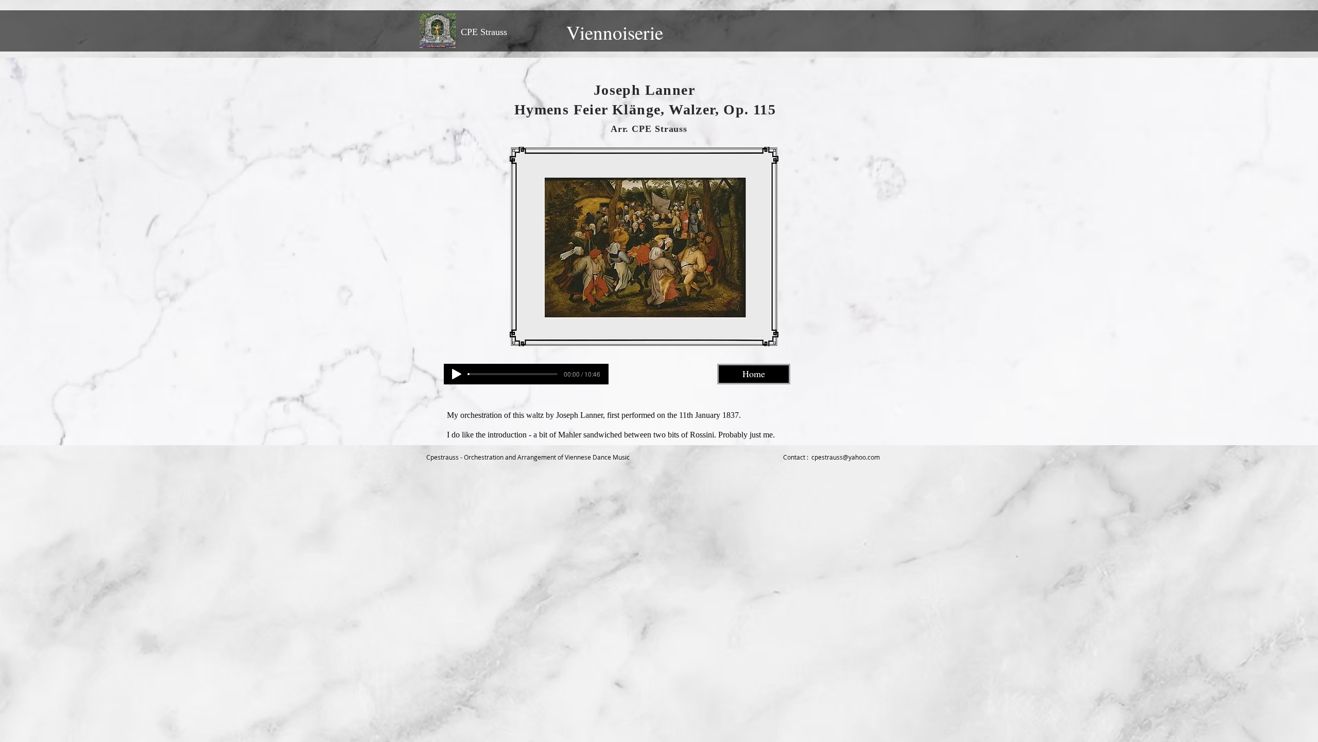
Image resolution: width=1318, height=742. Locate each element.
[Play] (456, 374)
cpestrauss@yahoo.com (845, 457)
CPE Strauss (484, 32)
